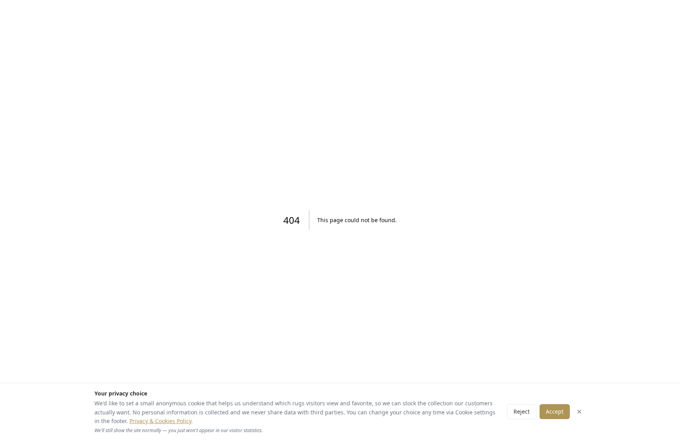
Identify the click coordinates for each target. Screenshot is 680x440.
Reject (522, 411)
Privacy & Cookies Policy (160, 421)
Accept (555, 411)
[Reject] (579, 411)
